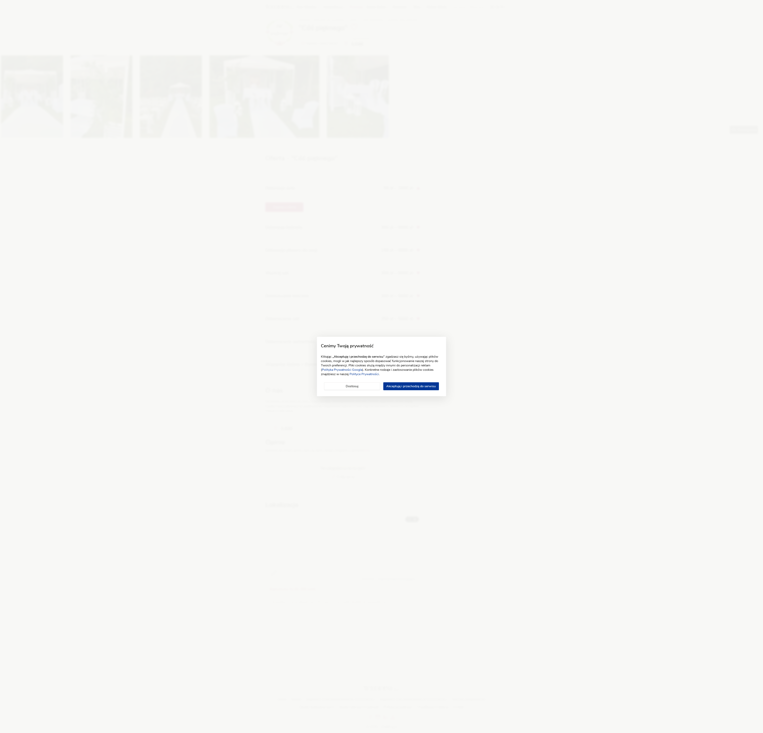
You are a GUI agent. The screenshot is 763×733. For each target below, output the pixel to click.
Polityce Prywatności (364, 374)
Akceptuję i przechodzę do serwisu (411, 386)
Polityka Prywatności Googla (342, 370)
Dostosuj (352, 386)
